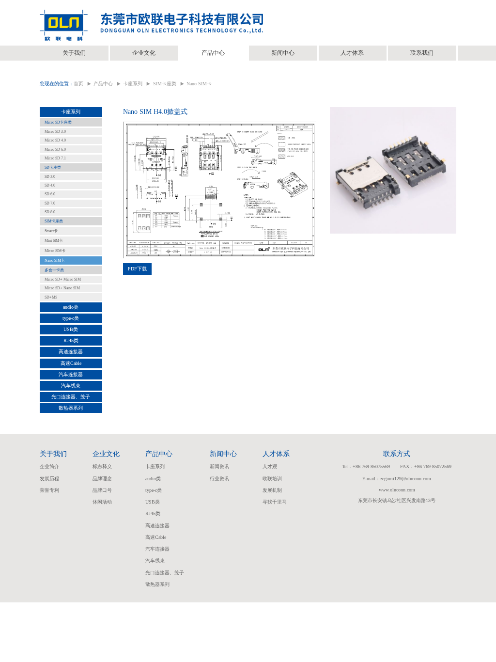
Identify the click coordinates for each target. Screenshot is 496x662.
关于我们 (74, 52)
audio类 (70, 307)
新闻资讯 (219, 466)
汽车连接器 (71, 374)
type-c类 (70, 318)
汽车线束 (70, 385)
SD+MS (51, 297)
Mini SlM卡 (54, 240)
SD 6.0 (50, 194)
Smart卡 (51, 231)
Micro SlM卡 (55, 251)
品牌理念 (102, 478)
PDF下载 (137, 268)
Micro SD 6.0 (55, 149)
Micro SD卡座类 (58, 122)
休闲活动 (102, 501)
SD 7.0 (50, 203)
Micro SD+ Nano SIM (62, 288)
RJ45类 (70, 340)
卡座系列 (132, 83)
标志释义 (102, 466)
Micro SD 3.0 (55, 131)
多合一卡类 (54, 270)
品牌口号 (102, 490)
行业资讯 (219, 478)
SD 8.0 (50, 212)
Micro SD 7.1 (55, 158)
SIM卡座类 (164, 83)
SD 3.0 (50, 176)
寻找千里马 (275, 501)
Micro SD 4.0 (55, 140)
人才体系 (352, 52)
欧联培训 (272, 478)
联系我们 (422, 52)
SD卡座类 (53, 167)
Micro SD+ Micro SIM (63, 279)
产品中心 (213, 52)
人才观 (270, 466)
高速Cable (71, 363)
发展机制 (272, 490)
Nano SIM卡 (199, 83)
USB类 (70, 329)
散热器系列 (71, 407)
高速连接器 (71, 351)
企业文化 (143, 52)
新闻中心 (282, 52)
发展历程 (49, 478)
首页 (78, 83)
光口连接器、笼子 (70, 396)
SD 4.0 (50, 185)
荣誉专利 (49, 490)
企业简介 (49, 466)
